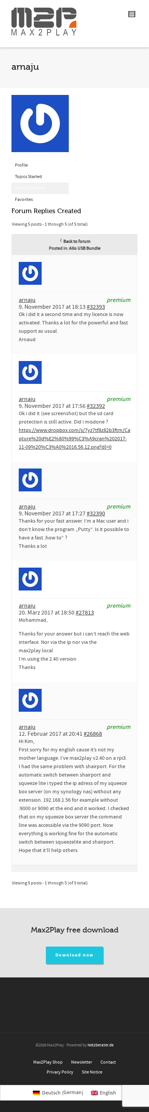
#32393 (96, 307)
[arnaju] (40, 127)
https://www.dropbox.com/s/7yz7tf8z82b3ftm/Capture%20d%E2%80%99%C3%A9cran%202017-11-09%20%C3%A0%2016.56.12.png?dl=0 (74, 439)
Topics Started (28, 177)
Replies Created (30, 188)
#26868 (93, 734)
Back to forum (77, 241)
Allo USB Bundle (84, 248)
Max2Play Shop (48, 1062)
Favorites (24, 199)
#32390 (96, 513)
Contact (108, 1062)
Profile (21, 165)
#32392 (96, 406)
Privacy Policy (60, 1072)
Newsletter (81, 1062)
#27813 (85, 612)
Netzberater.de (100, 1045)
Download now (74, 955)
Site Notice (92, 1072)
